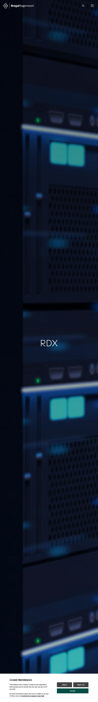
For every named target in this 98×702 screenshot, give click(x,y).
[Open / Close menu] (92, 5)
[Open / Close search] (83, 5)
